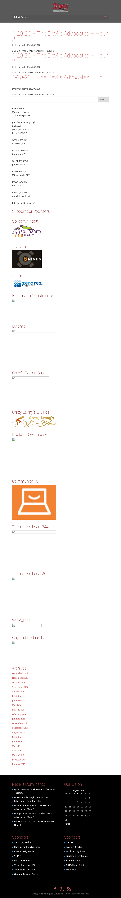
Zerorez (70, 842)
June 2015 (17, 741)
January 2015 (18, 764)
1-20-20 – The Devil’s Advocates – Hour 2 (60, 58)
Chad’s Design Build (24, 851)
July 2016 (16, 696)
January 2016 (18, 718)
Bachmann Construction (27, 847)
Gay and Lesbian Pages (26, 874)
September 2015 (20, 728)
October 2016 (19, 682)
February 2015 (19, 759)
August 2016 (18, 691)
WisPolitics (71, 869)
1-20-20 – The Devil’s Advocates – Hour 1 (60, 80)
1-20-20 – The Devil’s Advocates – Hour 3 (60, 36)
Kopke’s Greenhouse (77, 856)
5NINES (18, 856)
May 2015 (17, 746)
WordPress (83, 893)
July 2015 (16, 737)
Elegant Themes (54, 893)
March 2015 (18, 755)
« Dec (67, 824)
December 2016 (20, 673)
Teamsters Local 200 (24, 865)
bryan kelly (21, 45)
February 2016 (19, 714)
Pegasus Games (22, 860)
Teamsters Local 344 (24, 869)
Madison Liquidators (77, 851)
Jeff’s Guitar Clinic (75, 865)
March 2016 (18, 709)
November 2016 (20, 678)
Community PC (74, 860)
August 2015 (18, 732)
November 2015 (20, 723)
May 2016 (17, 705)
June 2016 (17, 700)
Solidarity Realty (22, 842)
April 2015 (17, 750)
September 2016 (20, 687)
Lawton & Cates (74, 847)
